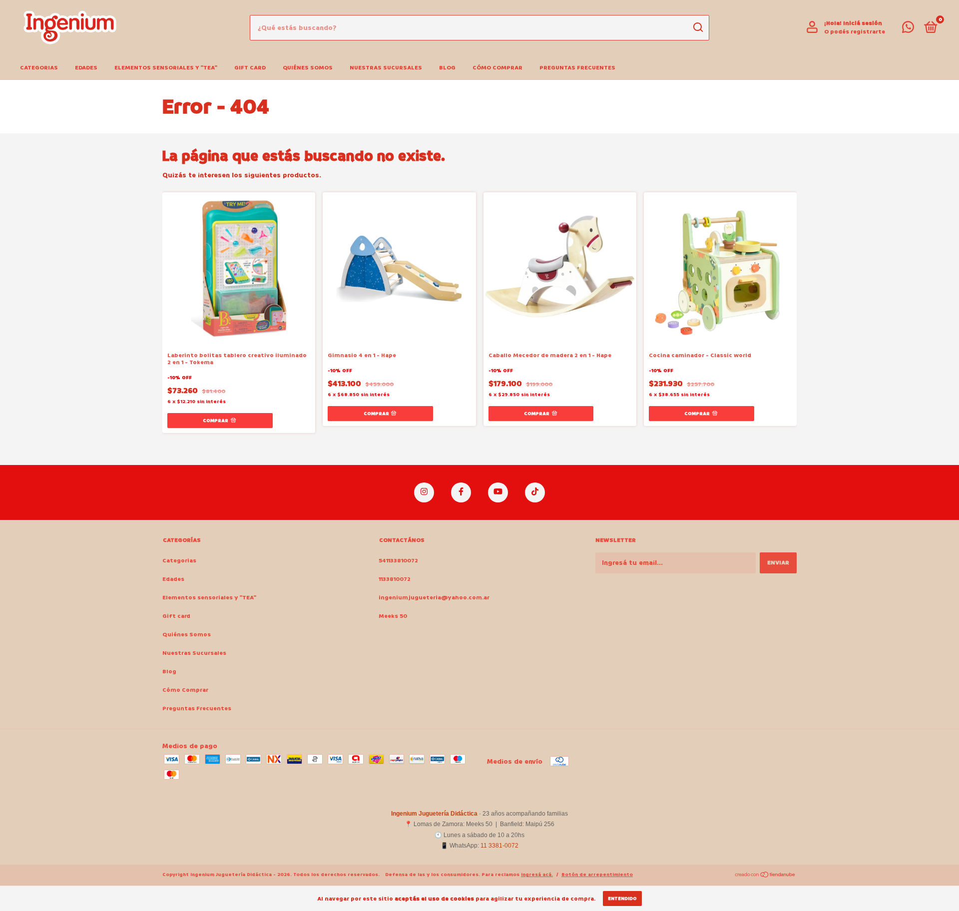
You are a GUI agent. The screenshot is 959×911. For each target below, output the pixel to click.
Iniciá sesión (862, 23)
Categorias (39, 67)
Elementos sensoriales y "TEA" (165, 67)
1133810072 (395, 579)
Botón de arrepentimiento (597, 874)
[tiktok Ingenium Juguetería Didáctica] (535, 492)
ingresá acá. (537, 874)
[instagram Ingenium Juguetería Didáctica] (424, 492)
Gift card (250, 67)
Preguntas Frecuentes (577, 67)
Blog (447, 67)
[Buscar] (697, 27)
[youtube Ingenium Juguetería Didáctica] (498, 492)
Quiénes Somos (308, 67)
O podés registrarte (854, 31)
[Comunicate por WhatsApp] (908, 29)
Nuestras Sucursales (386, 67)
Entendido (622, 898)
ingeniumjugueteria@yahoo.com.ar (434, 597)
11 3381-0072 (499, 845)
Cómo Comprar (497, 67)
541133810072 (398, 560)
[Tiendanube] (765, 876)
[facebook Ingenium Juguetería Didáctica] (461, 492)
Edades (86, 67)
